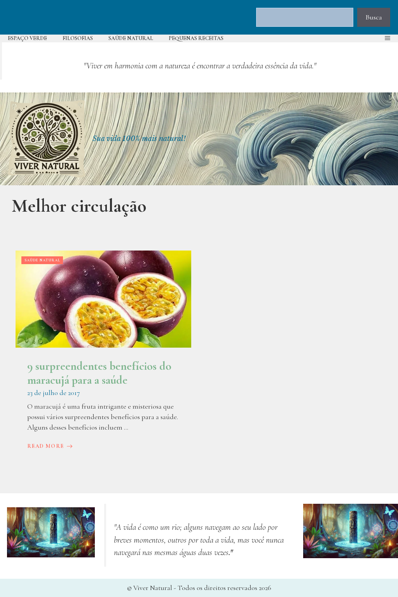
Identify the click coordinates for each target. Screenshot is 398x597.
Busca (373, 17)
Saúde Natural (130, 38)
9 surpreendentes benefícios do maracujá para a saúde (99, 373)
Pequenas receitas (196, 38)
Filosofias (78, 38)
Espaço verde (27, 38)
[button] (387, 38)
